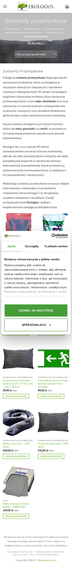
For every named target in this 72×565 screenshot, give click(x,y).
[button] (5, 6)
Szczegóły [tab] (31, 246)
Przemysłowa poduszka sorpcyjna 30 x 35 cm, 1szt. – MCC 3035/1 (18, 383)
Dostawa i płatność (19, 551)
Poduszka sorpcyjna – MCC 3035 (53, 445)
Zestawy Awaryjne (54, 28)
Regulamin (21, 554)
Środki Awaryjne (32, 28)
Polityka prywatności (44, 554)
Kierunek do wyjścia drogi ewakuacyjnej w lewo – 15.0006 (53, 383)
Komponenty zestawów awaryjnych (24, 32)
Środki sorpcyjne (55, 32)
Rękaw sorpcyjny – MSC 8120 (16, 445)
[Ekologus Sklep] (36, 6)
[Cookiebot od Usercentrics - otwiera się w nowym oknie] (52, 236)
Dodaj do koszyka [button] (16, 396)
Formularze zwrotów (49, 551)
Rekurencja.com (47, 560)
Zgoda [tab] (11, 246)
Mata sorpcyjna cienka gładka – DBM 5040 (15, 505)
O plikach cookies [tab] (56, 246)
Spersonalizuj (34, 324)
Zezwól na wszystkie (36, 310)
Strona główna (12, 28)
